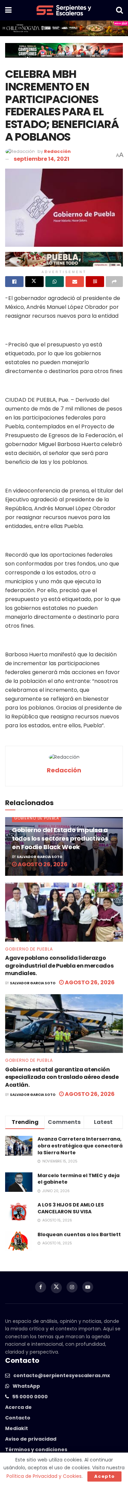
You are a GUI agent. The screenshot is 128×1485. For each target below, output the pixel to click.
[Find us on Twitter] (56, 1287)
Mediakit (16, 1428)
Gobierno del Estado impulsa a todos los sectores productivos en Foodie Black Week (60, 838)
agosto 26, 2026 (42, 864)
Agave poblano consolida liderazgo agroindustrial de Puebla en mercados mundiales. (59, 965)
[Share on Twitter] (34, 281)
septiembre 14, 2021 (41, 159)
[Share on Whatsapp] (54, 281)
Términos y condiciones (36, 1449)
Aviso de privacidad (30, 1439)
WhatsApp (26, 1386)
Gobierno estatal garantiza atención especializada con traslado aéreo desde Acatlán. (62, 1077)
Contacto (17, 1417)
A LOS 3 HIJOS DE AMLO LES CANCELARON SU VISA (71, 1208)
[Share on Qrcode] (95, 281)
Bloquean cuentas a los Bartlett (79, 1234)
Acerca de (18, 1407)
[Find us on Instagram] (72, 1287)
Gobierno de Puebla (36, 818)
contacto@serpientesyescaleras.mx (61, 1375)
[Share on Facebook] (14, 281)
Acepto (104, 1476)
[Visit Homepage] (64, 10)
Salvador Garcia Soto (39, 856)
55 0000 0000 (30, 1396)
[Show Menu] (8, 10)
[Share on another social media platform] (114, 281)
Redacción (57, 151)
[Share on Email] (75, 281)
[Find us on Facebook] (40, 1287)
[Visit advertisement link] (64, 28)
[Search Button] (119, 10)
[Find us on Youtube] (87, 1287)
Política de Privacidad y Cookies (44, 1476)
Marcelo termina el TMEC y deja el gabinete (78, 1179)
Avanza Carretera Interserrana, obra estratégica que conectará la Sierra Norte (80, 1146)
